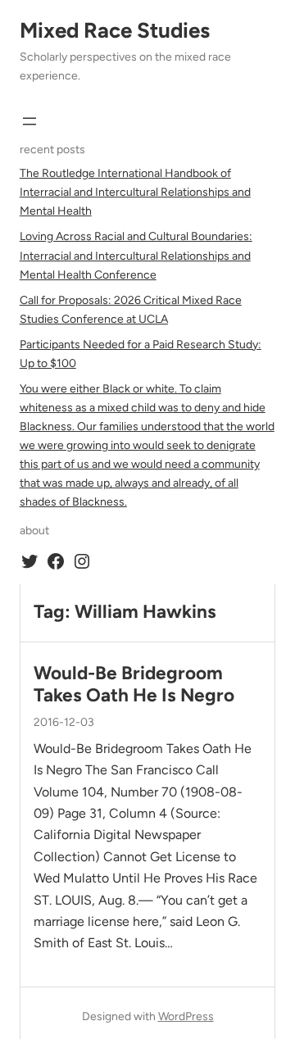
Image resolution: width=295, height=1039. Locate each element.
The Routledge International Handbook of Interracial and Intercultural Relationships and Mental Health (135, 192)
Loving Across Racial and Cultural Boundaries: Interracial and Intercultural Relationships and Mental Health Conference (136, 255)
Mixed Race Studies (115, 30)
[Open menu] (29, 121)
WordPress (186, 1016)
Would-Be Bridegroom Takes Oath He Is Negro (134, 684)
